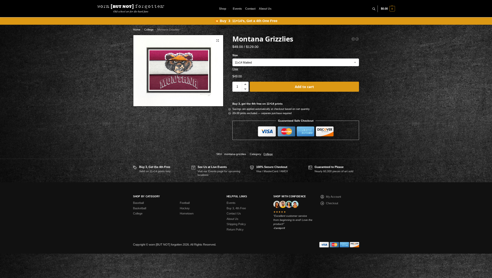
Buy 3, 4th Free (236, 208)
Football (185, 202)
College (148, 29)
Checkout (332, 203)
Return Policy (235, 229)
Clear (235, 69)
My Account (333, 196)
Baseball (138, 202)
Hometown (187, 213)
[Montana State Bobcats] (357, 39)
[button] (388, 8)
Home (136, 29)
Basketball (139, 208)
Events (231, 202)
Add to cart (304, 86)
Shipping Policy (236, 224)
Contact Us (234, 213)
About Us (232, 218)
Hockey (185, 208)
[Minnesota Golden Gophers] (353, 39)
